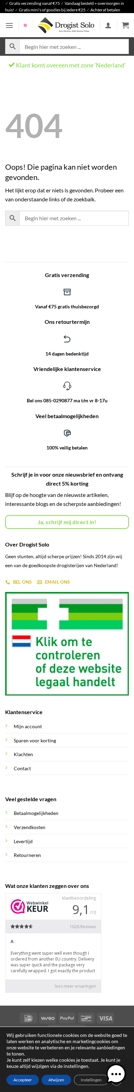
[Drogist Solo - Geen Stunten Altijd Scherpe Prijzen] (65, 25)
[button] (9, 25)
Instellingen (91, 1079)
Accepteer (22, 1079)
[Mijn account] (108, 25)
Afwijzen (56, 1079)
